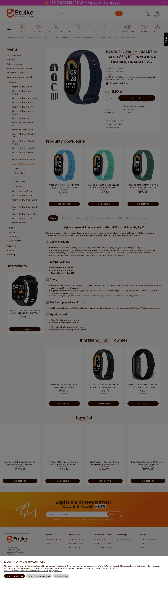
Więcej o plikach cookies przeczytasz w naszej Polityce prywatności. (33, 570)
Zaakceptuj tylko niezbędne (39, 576)
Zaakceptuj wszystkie (14, 576)
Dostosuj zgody (61, 576)
